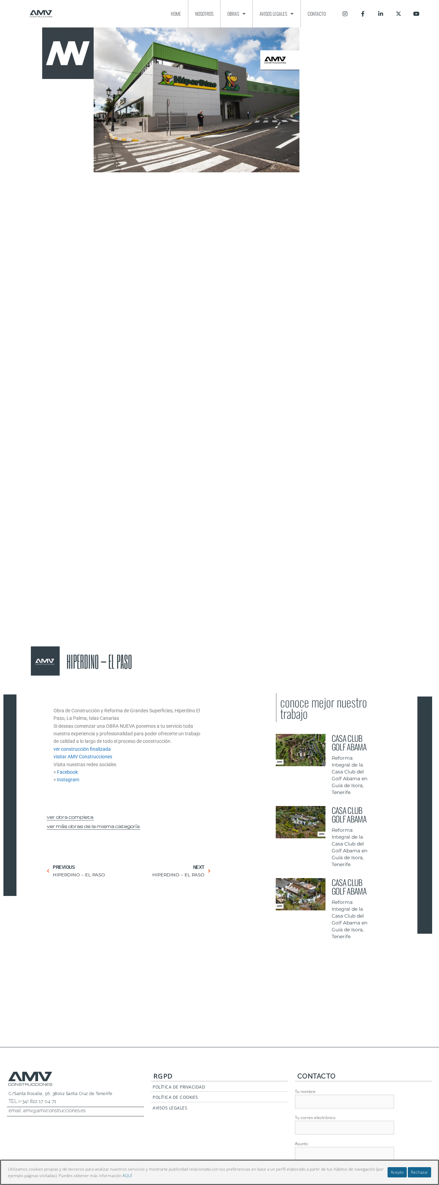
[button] (70, 816)
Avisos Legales (273, 13)
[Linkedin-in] (380, 13)
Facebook (67, 772)
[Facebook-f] (362, 13)
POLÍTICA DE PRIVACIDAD (179, 1087)
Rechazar (419, 1172)
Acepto (397, 1172)
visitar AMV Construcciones (83, 756)
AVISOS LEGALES (170, 1108)
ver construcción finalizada (82, 749)
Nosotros (204, 13)
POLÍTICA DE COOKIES (175, 1097)
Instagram (68, 779)
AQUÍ (127, 1175)
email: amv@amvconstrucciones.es (47, 1110)
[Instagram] (345, 13)
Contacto (317, 13)
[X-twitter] (398, 13)
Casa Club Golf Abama (349, 742)
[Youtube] (416, 13)
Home (176, 13)
